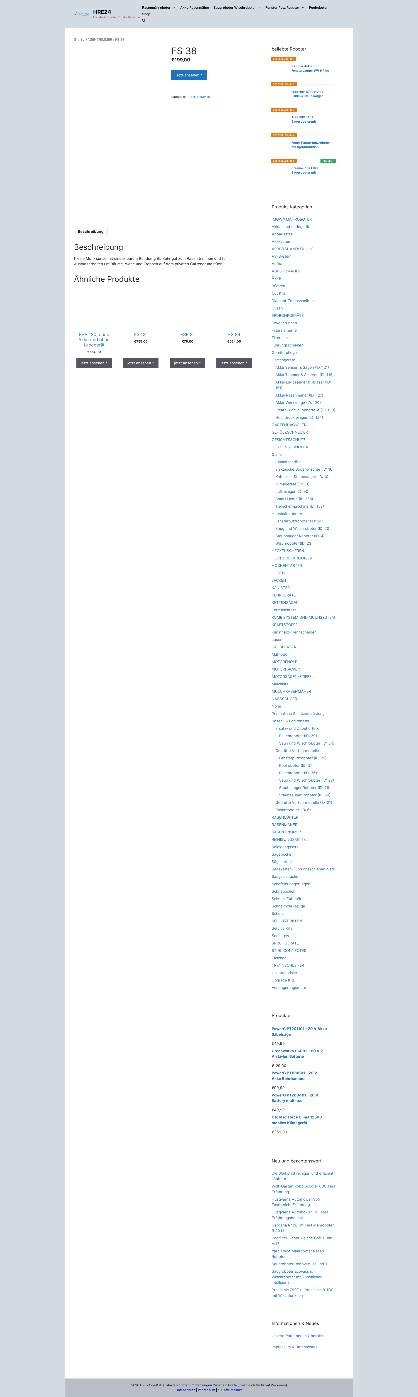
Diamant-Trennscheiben (293, 301)
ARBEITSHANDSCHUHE (293, 249)
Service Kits (282, 928)
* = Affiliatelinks (230, 1390)
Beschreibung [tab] (91, 231)
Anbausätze (282, 234)
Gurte (277, 454)
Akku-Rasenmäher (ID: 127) (299, 395)
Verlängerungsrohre (289, 987)
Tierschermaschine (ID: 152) (299, 506)
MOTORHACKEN (286, 669)
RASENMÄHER (284, 825)
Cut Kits (279, 293)
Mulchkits (280, 684)
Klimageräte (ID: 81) (292, 484)
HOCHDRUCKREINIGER (292, 558)
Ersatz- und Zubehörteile (297, 728)
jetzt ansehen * (189, 75)
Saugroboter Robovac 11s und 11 (300, 1264)
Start (78, 39)
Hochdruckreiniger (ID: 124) (299, 417)
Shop (146, 14)
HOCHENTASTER (287, 565)
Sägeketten (282, 862)
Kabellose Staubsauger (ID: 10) (302, 477)
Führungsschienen (287, 345)
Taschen (279, 958)
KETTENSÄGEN (285, 602)
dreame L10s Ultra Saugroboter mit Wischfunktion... (305, 170)
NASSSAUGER (284, 699)
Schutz (278, 913)
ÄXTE (276, 278)
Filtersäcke (281, 338)
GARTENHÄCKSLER (289, 425)
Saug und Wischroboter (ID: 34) (306, 743)
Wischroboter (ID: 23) (294, 543)
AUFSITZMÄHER (286, 271)
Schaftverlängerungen (291, 884)
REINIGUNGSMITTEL (290, 839)
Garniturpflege (284, 352)
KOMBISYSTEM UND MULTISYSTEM (303, 617)
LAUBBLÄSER (284, 647)
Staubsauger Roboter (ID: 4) (300, 536)
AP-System (281, 241)
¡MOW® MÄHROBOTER (292, 219)
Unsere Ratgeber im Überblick (298, 1336)
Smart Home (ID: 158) (294, 499)
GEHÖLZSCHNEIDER (290, 432)
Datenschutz (185, 1390)
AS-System (282, 256)
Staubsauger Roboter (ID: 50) (304, 795)
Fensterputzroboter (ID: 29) (303, 758)
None (276, 706)
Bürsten (278, 286)
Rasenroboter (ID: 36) (298, 773)
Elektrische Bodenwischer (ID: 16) (304, 469)
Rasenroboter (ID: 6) (293, 810)
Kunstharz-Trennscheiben (294, 632)
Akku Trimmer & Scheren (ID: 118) (304, 375)
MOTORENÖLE (284, 662)
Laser (276, 639)
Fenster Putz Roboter (282, 7)
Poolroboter (318, 7)
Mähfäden (281, 654)
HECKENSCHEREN (288, 551)
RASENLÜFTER (285, 817)
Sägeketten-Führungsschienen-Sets (303, 869)
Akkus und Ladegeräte (292, 227)
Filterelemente (284, 330)
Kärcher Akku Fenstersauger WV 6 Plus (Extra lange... (310, 68)
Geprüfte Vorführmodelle (297, 750)
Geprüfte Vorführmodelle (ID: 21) (303, 802)
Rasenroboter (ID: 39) (298, 736)
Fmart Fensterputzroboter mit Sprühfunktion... (311, 145)
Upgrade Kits (283, 980)
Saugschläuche (285, 876)
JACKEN (279, 580)
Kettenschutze (284, 610)
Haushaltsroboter (287, 514)
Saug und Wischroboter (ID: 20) (302, 528)
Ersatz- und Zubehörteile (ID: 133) (305, 410)
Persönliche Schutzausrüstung (298, 713)
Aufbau (278, 264)
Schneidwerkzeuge (288, 906)
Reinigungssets (285, 847)
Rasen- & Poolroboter (290, 721)
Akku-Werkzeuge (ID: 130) (298, 402)
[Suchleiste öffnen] (144, 20)
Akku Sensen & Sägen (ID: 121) (302, 367)
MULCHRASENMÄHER (291, 691)
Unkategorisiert (285, 973)
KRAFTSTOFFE (285, 625)
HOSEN (278, 573)
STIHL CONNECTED (289, 950)
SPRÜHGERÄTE (285, 943)
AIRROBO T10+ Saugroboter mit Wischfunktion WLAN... (309, 119)
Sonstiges (280, 936)
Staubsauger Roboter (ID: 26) (304, 787)
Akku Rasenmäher (194, 7)
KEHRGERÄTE (284, 595)
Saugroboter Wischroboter (235, 7)
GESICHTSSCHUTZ (289, 440)
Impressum (206, 1390)
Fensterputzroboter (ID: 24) (299, 521)
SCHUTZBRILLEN (287, 921)
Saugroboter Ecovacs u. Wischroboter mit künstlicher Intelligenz (297, 1277)
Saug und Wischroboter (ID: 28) (306, 780)
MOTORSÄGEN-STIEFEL (293, 676)
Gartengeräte (283, 360)
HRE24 (102, 12)
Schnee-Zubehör (286, 899)
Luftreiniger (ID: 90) (292, 491)
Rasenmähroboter (156, 7)
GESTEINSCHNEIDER (290, 447)
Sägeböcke (281, 854)
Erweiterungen (284, 323)
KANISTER (281, 588)
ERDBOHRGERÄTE (288, 315)
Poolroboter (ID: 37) (296, 765)
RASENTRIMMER (98, 39)
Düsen (277, 308)
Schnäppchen (283, 891)
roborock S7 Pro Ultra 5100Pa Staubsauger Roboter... (308, 94)
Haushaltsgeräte (286, 462)
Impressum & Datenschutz (294, 1347)
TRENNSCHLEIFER (288, 965)
